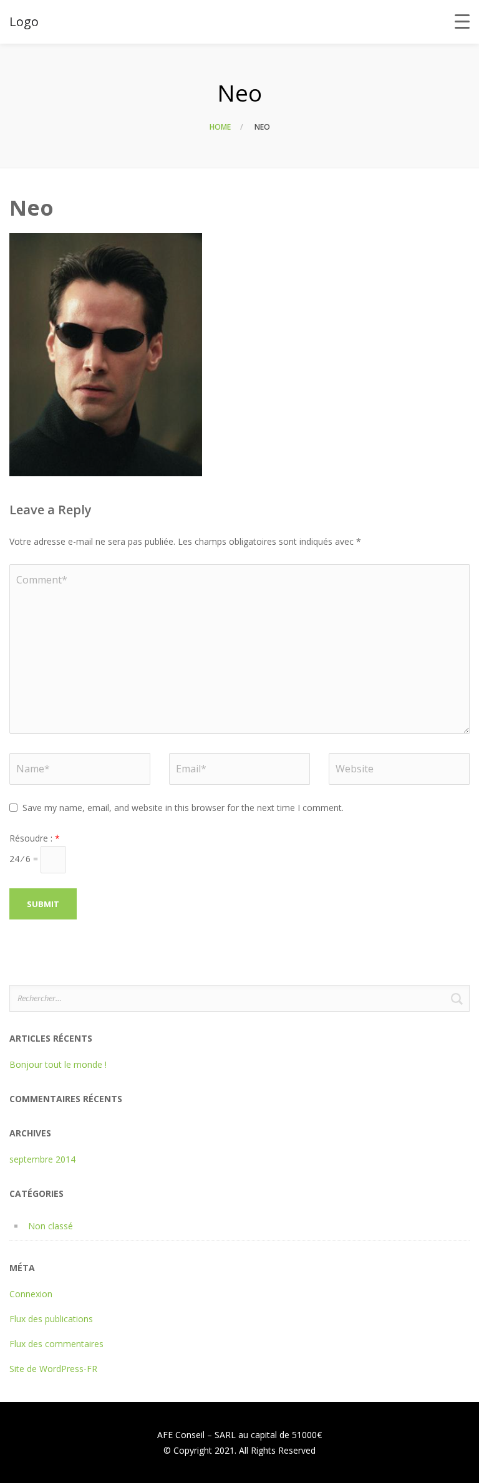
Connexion (30, 1294)
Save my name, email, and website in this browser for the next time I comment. (183, 807)
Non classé (50, 1226)
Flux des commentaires (56, 1344)
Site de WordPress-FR (53, 1369)
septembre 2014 (42, 1159)
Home (220, 127)
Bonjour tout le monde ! (58, 1064)
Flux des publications (51, 1319)
